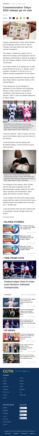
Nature (22, 381)
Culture (5, 395)
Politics (5, 383)
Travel (21, 378)
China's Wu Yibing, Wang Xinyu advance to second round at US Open (27, 301)
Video (21, 386)
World (4, 381)
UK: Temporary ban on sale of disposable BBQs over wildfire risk (27, 227)
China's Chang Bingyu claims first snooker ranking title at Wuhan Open (27, 312)
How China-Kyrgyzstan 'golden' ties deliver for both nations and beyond (27, 336)
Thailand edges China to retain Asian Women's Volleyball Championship (19, 284)
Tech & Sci (6, 392)
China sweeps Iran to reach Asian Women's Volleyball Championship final (27, 322)
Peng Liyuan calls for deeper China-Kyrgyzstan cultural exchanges (26, 347)
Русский (5, 419)
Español (5, 410)
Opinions (5, 389)
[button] (4, 361)
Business (5, 386)
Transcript (22, 395)
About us (32, 433)
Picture (22, 383)
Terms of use (8, 433)
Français (5, 413)
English (5, 407)
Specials (22, 389)
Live (21, 392)
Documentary (7, 422)
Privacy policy (24, 433)
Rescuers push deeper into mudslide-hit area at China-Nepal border (27, 356)
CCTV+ (5, 424)
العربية (5, 416)
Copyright (16, 433)
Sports (5, 397)
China (4, 378)
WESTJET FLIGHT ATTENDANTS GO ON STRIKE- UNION (26, 237)
